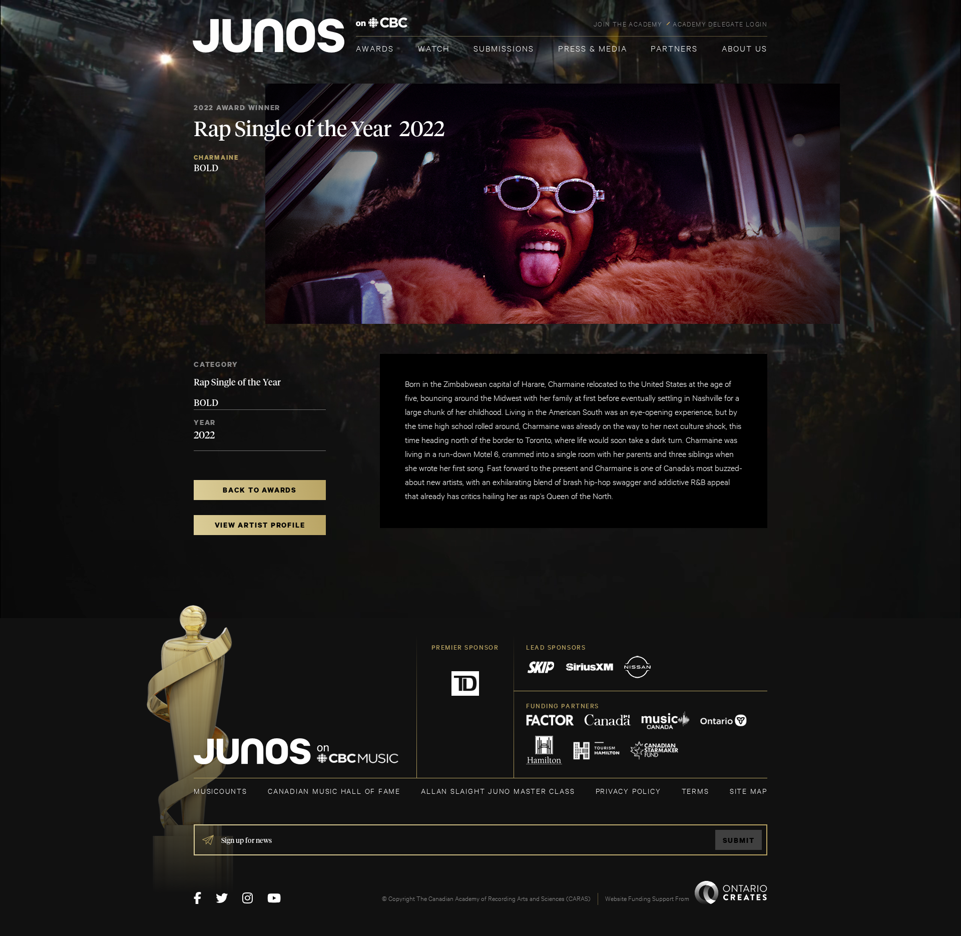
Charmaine (216, 157)
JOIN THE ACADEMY (628, 23)
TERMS (695, 790)
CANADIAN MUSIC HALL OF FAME (334, 790)
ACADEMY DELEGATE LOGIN (720, 23)
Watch (434, 48)
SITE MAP (748, 790)
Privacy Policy (628, 790)
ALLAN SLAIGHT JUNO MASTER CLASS (498, 790)
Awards (375, 48)
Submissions (503, 48)
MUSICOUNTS (220, 790)
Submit (739, 840)
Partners (674, 48)
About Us (744, 48)
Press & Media (592, 48)
